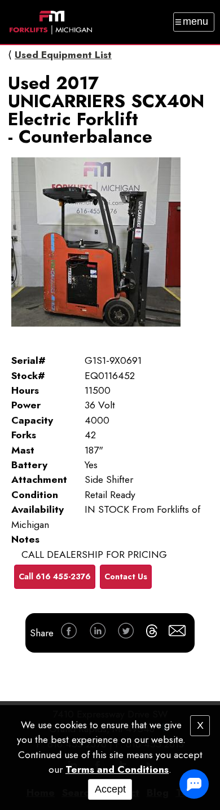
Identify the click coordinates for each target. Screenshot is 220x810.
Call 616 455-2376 (55, 576)
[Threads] (152, 633)
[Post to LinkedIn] (98, 633)
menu (195, 21)
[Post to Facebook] (69, 633)
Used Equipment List (63, 54)
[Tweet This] (126, 633)
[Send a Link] (177, 632)
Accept (110, 789)
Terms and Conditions (117, 769)
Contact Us (125, 576)
